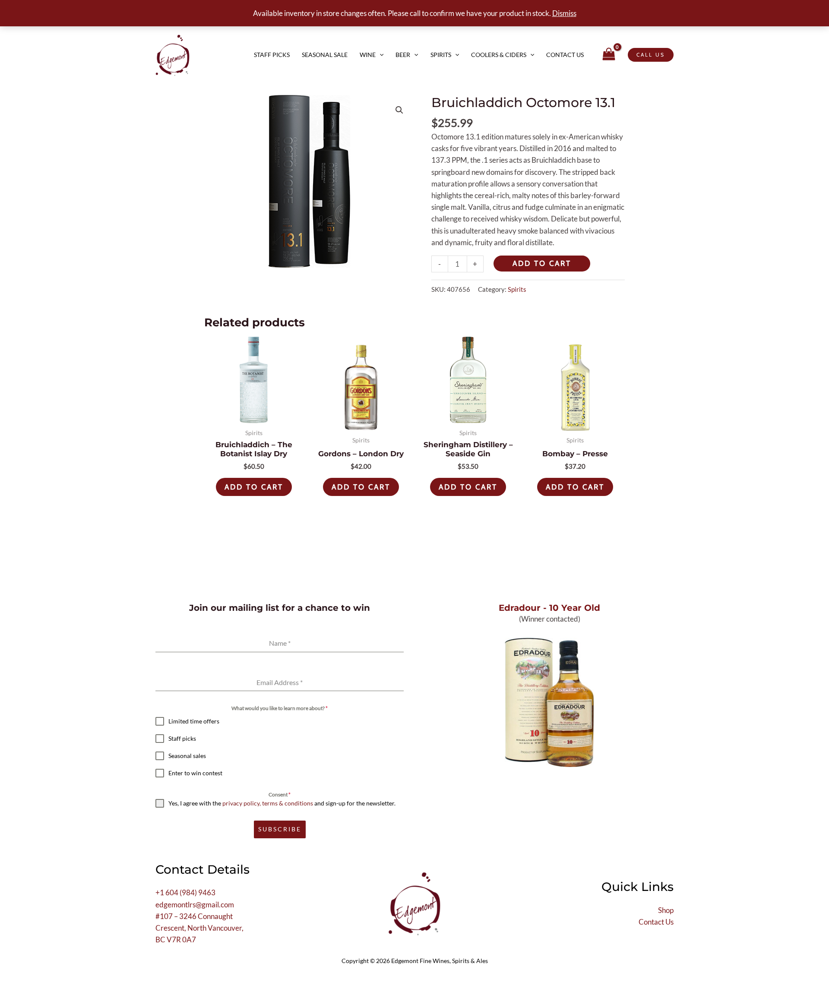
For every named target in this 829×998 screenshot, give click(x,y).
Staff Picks (272, 54)
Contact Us (565, 54)
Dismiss (564, 13)
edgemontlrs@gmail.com (194, 904)
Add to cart (542, 263)
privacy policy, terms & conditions (267, 803)
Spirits (440, 54)
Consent (280, 794)
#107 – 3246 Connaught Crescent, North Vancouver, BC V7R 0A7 (199, 928)
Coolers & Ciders (498, 54)
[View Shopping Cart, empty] (608, 54)
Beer (403, 54)
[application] (379, 55)
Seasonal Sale (325, 54)
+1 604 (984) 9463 (185, 892)
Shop (666, 910)
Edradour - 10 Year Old (549, 608)
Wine (368, 54)
